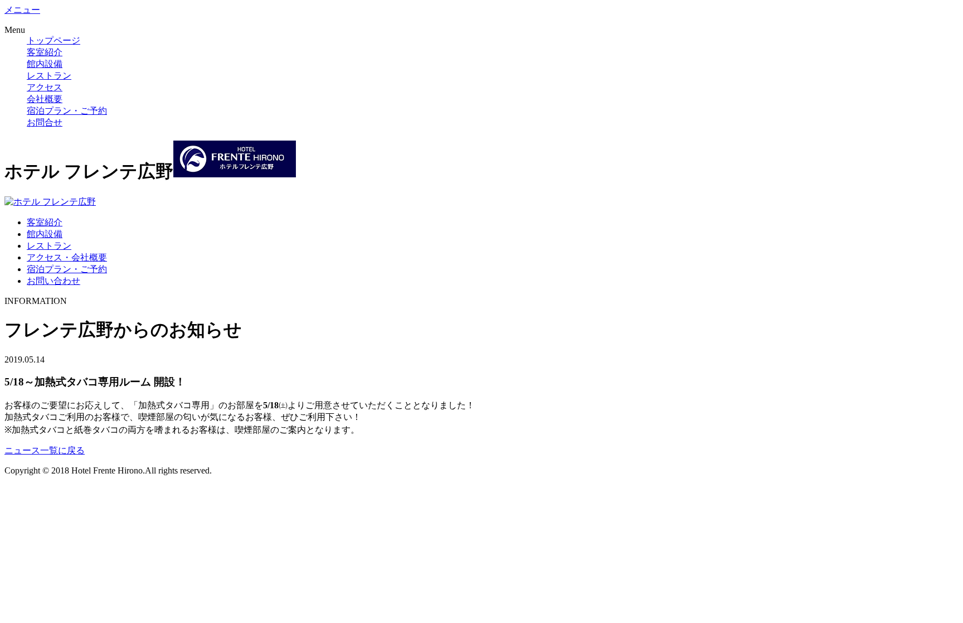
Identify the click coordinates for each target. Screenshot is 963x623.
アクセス (44, 87)
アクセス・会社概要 (67, 257)
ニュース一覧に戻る (44, 450)
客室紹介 (44, 52)
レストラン (49, 75)
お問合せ (44, 122)
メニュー (22, 10)
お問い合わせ (53, 281)
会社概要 (44, 99)
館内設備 (44, 64)
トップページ (53, 40)
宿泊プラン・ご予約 (67, 110)
